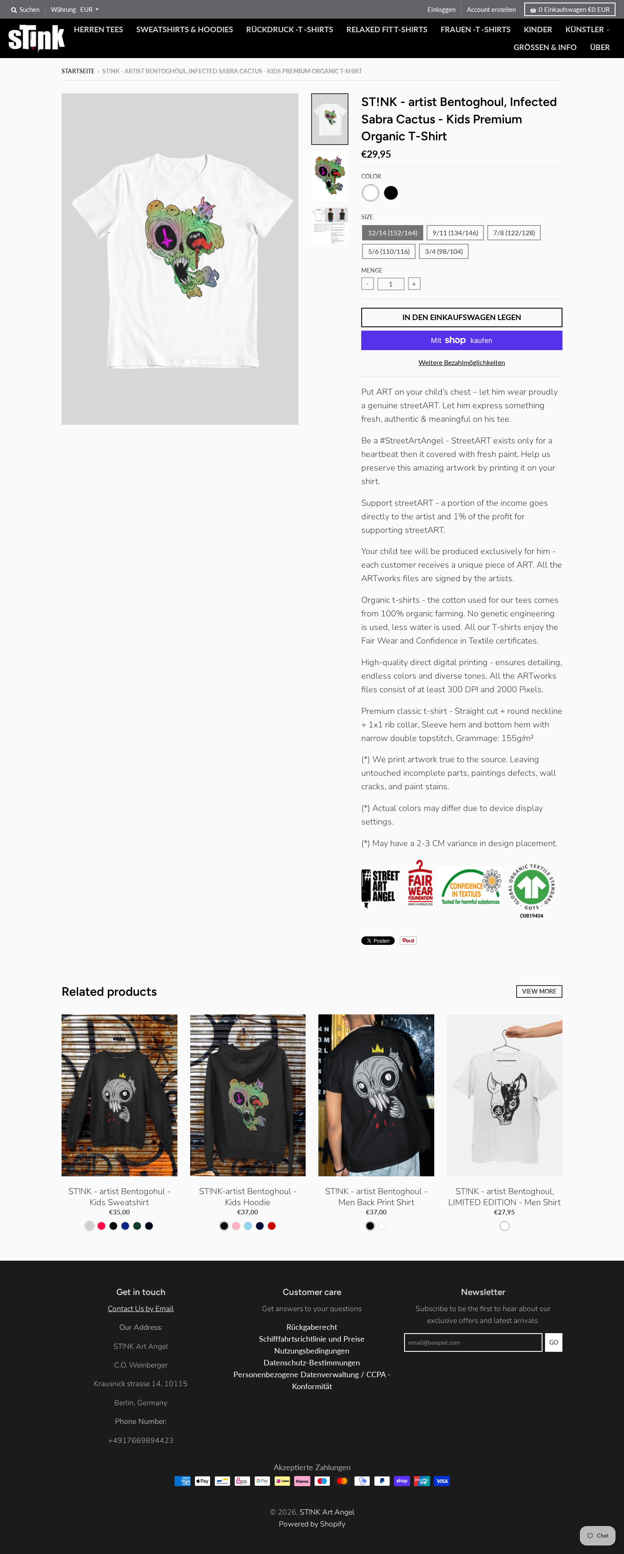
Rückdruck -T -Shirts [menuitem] (289, 29)
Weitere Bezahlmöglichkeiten (462, 362)
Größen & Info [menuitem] (545, 47)
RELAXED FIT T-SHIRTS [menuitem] (386, 29)
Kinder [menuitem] (538, 29)
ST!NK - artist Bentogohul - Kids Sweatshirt (119, 1197)
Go (553, 1342)
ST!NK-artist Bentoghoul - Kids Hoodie (248, 1197)
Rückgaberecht (312, 1327)
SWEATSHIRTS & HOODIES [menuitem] (184, 29)
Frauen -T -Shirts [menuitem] (476, 29)
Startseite (78, 71)
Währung (63, 9)
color (371, 176)
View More (539, 991)
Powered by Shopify (312, 1524)
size (367, 216)
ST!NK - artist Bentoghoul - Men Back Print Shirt (376, 1197)
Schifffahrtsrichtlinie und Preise (312, 1338)
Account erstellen (491, 9)
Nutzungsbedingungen (311, 1350)
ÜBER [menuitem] (600, 47)
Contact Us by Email (141, 1308)
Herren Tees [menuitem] (98, 29)
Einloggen (441, 9)
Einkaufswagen (574, 9)
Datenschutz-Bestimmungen (312, 1362)
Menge (371, 270)
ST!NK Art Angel (327, 1512)
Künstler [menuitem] (584, 29)
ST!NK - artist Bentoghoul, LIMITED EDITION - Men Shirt (504, 1197)
